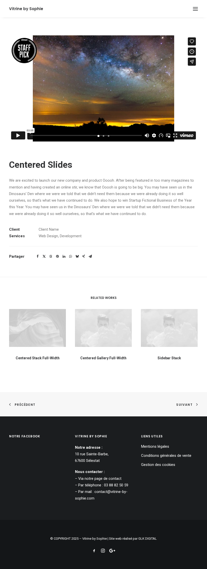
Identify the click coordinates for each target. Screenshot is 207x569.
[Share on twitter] (44, 256)
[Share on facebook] (38, 256)
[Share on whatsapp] (70, 256)
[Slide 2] (103, 136)
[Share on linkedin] (64, 256)
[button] (195, 8)
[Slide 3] (108, 136)
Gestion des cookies (158, 464)
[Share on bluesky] (77, 256)
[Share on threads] (51, 256)
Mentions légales (155, 446)
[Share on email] (90, 256)
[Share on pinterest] (57, 256)
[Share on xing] (84, 256)
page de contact (107, 478)
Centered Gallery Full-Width (103, 358)
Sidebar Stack (169, 358)
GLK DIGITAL (147, 538)
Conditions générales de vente (166, 455)
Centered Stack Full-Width (38, 358)
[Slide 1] (98, 136)
